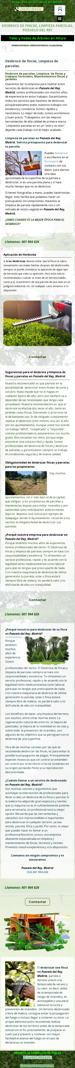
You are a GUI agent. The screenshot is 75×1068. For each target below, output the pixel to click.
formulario (51, 161)
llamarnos (61, 153)
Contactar (37, 357)
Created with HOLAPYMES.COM (37, 1065)
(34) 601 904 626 (30, 9)
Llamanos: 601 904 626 (22, 241)
